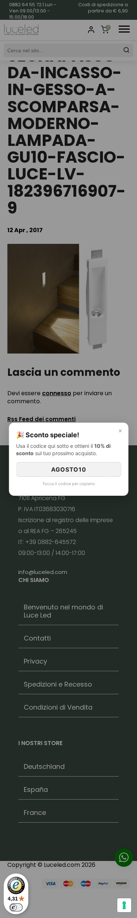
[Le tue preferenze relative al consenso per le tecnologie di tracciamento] (124, 905)
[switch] (16, 907)
